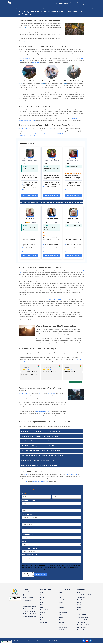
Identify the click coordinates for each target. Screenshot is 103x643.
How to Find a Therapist (36, 8)
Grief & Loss (43, 604)
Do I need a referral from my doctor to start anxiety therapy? (41, 451)
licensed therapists (49, 128)
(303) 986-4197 (56, 40)
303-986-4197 (73, 4)
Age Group (25, 541)
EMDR (41, 602)
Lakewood (61, 617)
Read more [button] (23, 378)
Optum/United (80, 604)
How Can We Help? (27, 514)
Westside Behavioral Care (26, 58)
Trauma (42, 619)
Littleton (60, 619)
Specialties (45, 8)
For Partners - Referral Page (29, 611)
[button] (83, 372)
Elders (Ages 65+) (81, 629)
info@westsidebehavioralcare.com (27, 41)
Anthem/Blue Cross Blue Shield (84, 594)
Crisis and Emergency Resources (30, 616)
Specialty (24, 521)
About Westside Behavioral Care (30, 606)
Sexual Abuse (43, 614)
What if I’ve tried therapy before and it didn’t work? (38, 446)
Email (24, 507)
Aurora (60, 594)
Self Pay (79, 607)
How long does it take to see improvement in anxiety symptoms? (42, 455)
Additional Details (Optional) (29, 554)
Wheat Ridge (61, 624)
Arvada (60, 592)
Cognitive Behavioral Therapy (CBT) (52, 299)
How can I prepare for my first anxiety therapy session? (39, 465)
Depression (42, 599)
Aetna (46, 32)
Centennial (61, 602)
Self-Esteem (43, 612)
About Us (61, 3)
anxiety (25, 27)
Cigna (78, 597)
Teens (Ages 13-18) (81, 622)
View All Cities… (62, 629)
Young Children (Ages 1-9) (83, 617)
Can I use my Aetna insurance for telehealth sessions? (39, 441)
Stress (41, 617)
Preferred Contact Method (29, 500)
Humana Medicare (81, 599)
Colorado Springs (63, 627)
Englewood (61, 607)
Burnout (42, 597)
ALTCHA (32, 575)
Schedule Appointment (16, 8)
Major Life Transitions (45, 609)
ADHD (41, 592)
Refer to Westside (63, 8)
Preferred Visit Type (27, 534)
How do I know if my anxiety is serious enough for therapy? (40, 436)
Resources (71, 8)
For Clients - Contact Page (28, 608)
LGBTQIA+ (42, 607)
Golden (60, 609)
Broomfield (61, 599)
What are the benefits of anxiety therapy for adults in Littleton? (41, 431)
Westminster (61, 622)
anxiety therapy (51, 393)
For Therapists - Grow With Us (29, 613)
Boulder (60, 597)
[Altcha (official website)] (33, 573)
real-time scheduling (38, 133)
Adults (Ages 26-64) (81, 627)
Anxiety (20, 83)
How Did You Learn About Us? (30, 548)
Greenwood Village (63, 612)
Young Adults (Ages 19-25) (83, 624)
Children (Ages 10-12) (82, 619)
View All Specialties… (45, 622)
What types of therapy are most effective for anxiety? (39, 460)
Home (56, 3)
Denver (60, 604)
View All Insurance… (81, 609)
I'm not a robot (28, 573)
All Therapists (26, 8)
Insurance (53, 8)
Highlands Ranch (62, 614)
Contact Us (66, 3)
